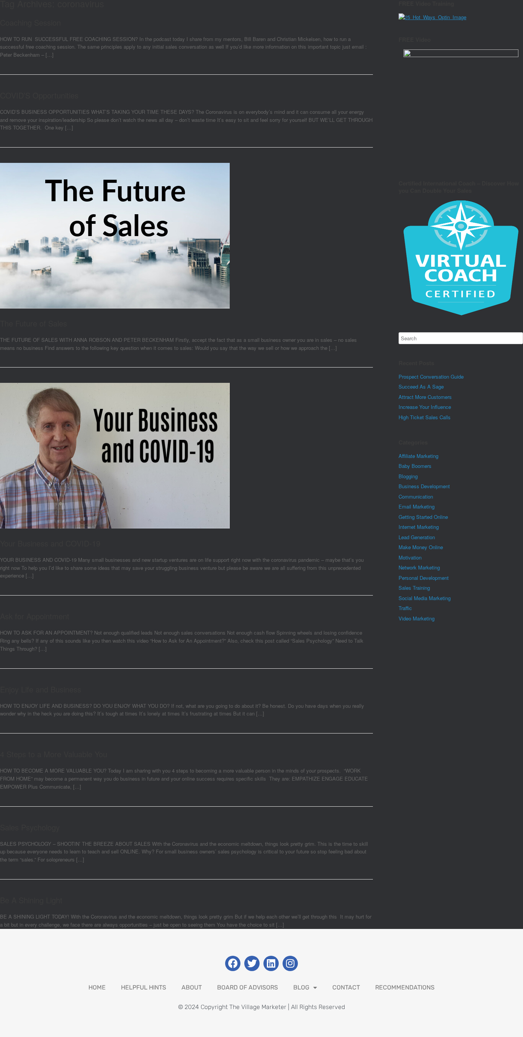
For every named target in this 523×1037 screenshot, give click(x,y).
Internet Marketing (419, 526)
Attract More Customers (425, 396)
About (191, 987)
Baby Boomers (415, 465)
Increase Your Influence (425, 406)
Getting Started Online (423, 516)
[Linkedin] (271, 963)
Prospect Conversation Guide (431, 376)
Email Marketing (417, 506)
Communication (416, 496)
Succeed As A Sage (421, 386)
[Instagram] (290, 963)
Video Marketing (417, 618)
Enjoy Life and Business (40, 689)
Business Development (424, 486)
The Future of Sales (33, 323)
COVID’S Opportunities (39, 95)
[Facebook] (232, 963)
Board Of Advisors (247, 987)
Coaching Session (30, 22)
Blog (301, 987)
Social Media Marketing (425, 598)
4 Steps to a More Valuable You (53, 754)
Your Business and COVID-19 (50, 543)
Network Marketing (419, 567)
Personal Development (424, 577)
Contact (346, 987)
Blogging (408, 476)
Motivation (410, 557)
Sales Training (414, 587)
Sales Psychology (30, 827)
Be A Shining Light (31, 900)
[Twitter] (252, 963)
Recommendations (405, 987)
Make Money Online (421, 547)
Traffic (405, 608)
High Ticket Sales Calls (425, 417)
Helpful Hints (143, 987)
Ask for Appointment (34, 616)
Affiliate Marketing (418, 455)
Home (97, 987)
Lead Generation (417, 537)
